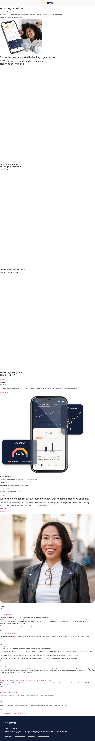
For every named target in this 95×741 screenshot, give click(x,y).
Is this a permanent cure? (6, 646)
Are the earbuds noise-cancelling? (9, 692)
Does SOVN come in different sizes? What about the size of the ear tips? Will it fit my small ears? (25, 680)
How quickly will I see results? (8, 633)
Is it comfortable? (4, 666)
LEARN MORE (3, 495)
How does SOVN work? (6, 614)
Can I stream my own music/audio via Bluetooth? (13, 713)
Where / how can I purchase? (7, 703)
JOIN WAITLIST (4, 379)
